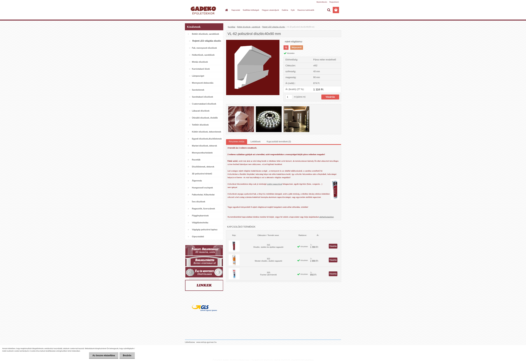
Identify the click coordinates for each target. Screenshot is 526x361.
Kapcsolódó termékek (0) (279, 141)
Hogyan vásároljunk (270, 10)
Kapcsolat (235, 10)
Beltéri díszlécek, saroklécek (248, 27)
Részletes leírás (236, 141)
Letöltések (256, 141)
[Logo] (204, 10)
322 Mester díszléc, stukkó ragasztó (268, 260)
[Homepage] (226, 10)
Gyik (293, 10)
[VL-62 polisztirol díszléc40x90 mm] (252, 41)
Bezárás (127, 355)
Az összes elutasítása (103, 355)
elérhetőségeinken (326, 217)
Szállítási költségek (251, 10)
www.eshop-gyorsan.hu (206, 342)
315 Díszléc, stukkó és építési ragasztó (268, 246)
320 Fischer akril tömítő (268, 273)
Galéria (285, 10)
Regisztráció (334, 2)
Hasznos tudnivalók (305, 10)
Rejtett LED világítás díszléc (273, 27)
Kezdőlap (231, 27)
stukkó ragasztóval (274, 184)
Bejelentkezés (322, 2)
